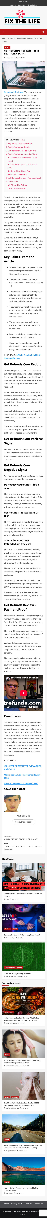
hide (22, 140)
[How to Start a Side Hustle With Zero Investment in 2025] (23, 877)
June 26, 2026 (25, 1108)
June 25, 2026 (23, 1151)
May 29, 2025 (15, 899)
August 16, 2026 (19, 1023)
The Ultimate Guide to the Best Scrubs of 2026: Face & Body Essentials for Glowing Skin (21, 1104)
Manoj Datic (9, 58)
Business (7, 929)
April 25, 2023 (20, 58)
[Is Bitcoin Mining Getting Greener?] (23, 956)
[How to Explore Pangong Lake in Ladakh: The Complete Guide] (23, 1171)
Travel (7, 1140)
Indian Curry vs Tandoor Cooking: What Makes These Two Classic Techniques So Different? (21, 1019)
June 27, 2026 (25, 1066)
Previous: (21, 837)
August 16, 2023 (23, 977)
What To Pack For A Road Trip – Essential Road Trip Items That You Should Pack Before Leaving (23, 1146)
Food (11, 1012)
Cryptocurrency (10, 968)
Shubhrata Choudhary (12, 1066)
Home (6, 1203)
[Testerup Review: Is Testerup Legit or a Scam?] (23, 918)
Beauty (7, 1055)
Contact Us (38, 1203)
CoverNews (34, 1211)
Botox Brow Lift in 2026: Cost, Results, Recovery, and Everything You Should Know (22, 1061)
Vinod (7, 899)
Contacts (21, 5)
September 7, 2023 (17, 938)
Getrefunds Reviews (13, 92)
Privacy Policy (32, 5)
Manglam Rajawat (11, 1151)
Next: (23, 846)
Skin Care (15, 1097)
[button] (4, 32)
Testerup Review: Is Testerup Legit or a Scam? (22, 935)
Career (7, 888)
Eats (6, 1012)
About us (13, 5)
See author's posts (23, 821)
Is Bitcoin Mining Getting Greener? (17, 973)
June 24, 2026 (19, 1193)
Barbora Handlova (11, 977)
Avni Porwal (9, 1193)
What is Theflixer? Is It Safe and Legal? (21, 783)
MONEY (7, 47)
